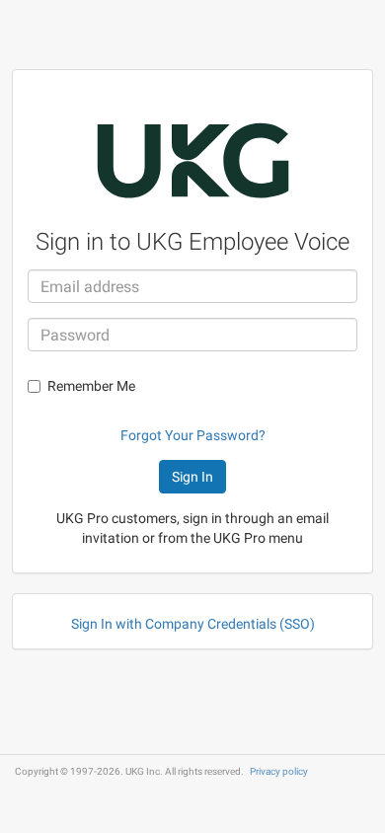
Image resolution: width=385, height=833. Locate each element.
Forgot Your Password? (193, 435)
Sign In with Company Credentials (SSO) (193, 624)
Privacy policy (279, 771)
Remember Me (91, 386)
